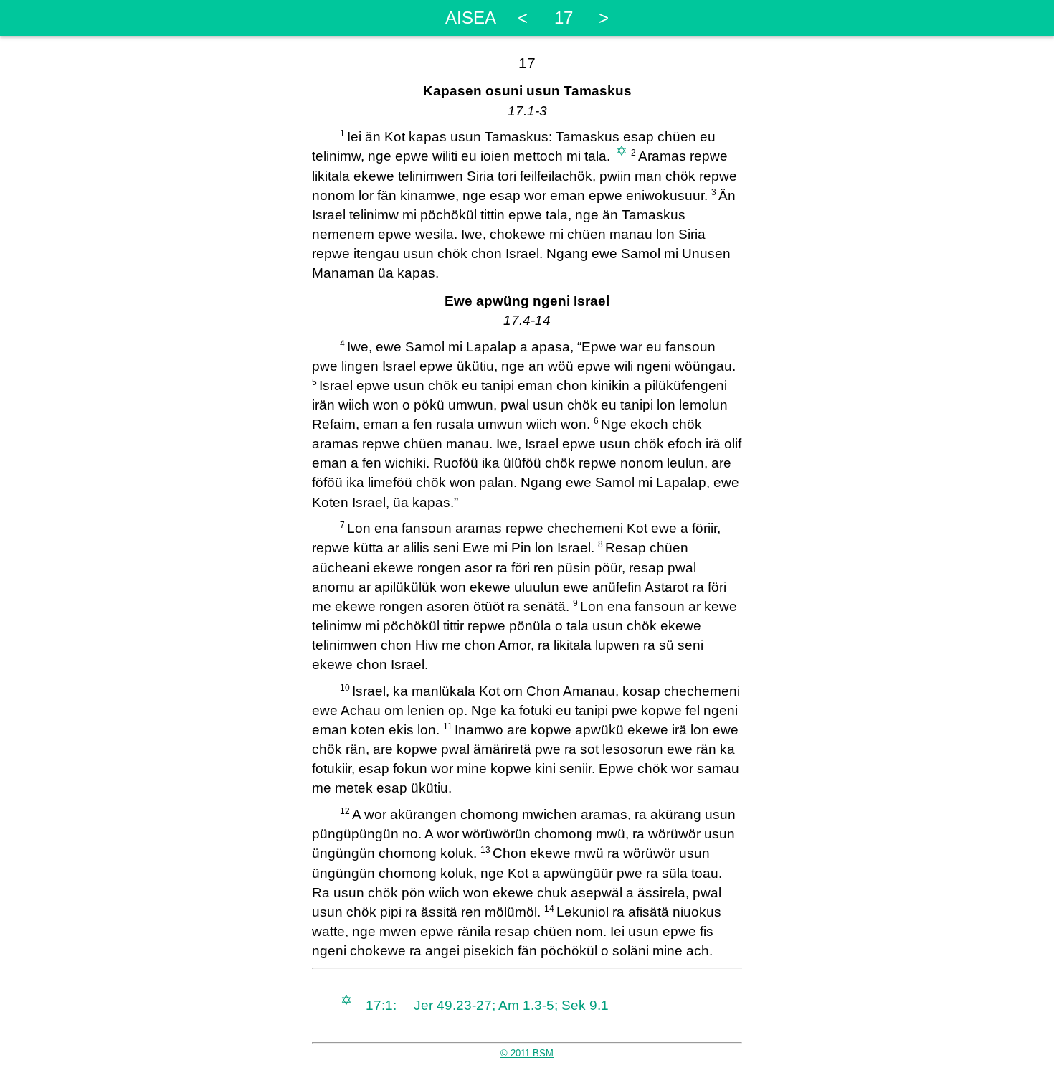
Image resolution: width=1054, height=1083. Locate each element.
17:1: (381, 1005)
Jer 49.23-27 (453, 1005)
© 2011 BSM (527, 1053)
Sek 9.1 (585, 1005)
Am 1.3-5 (526, 1005)
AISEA (470, 17)
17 (563, 17)
